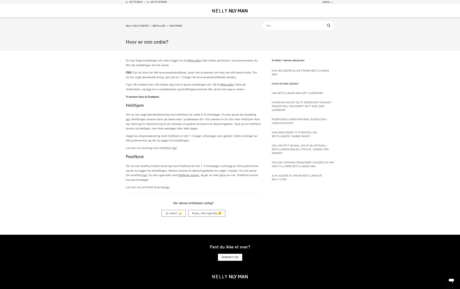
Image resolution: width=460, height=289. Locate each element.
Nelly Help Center (137, 25)
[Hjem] (230, 11)
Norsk (326, 2)
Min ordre (175, 25)
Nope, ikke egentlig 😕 (207, 213)
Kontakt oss (230, 257)
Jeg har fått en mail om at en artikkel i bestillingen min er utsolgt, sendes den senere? (300, 149)
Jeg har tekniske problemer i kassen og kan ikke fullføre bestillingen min (303, 164)
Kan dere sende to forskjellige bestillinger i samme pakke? (294, 134)
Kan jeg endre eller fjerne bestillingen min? (300, 72)
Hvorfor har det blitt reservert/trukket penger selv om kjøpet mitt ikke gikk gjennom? (302, 106)
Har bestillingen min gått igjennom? (297, 93)
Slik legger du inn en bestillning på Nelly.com (297, 177)
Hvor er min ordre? (285, 83)
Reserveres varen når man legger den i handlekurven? (299, 121)
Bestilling (159, 25)
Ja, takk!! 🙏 (173, 213)
